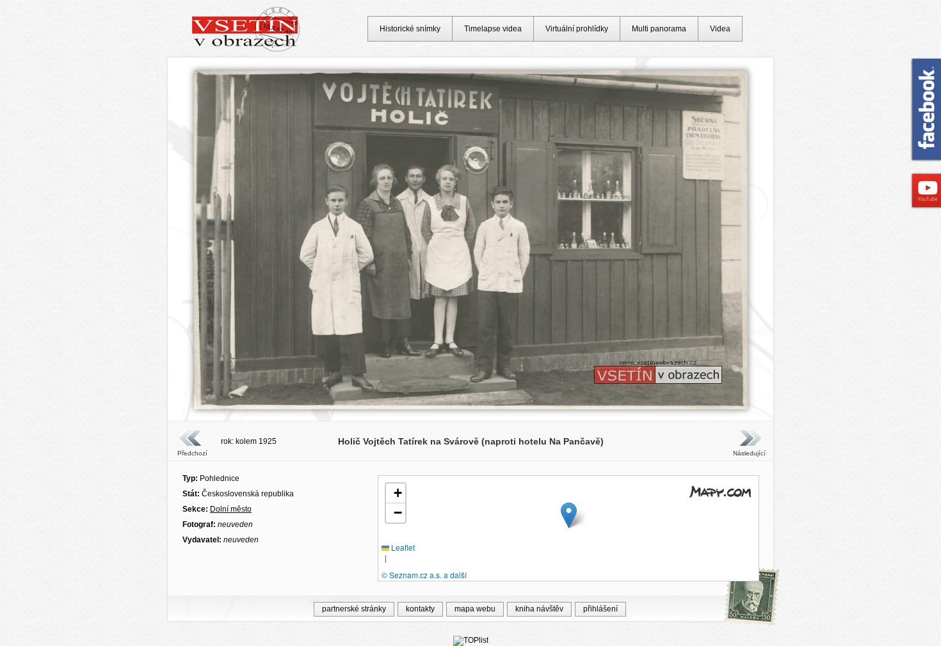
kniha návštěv (539, 608)
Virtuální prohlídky (576, 28)
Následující (749, 453)
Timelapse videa (493, 28)
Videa (720, 28)
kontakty (420, 608)
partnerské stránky (354, 608)
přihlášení (600, 608)
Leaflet (402, 547)
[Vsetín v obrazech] (246, 49)
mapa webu (474, 608)
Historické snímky (410, 28)
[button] (569, 515)
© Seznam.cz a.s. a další (424, 574)
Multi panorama (659, 28)
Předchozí (192, 453)
